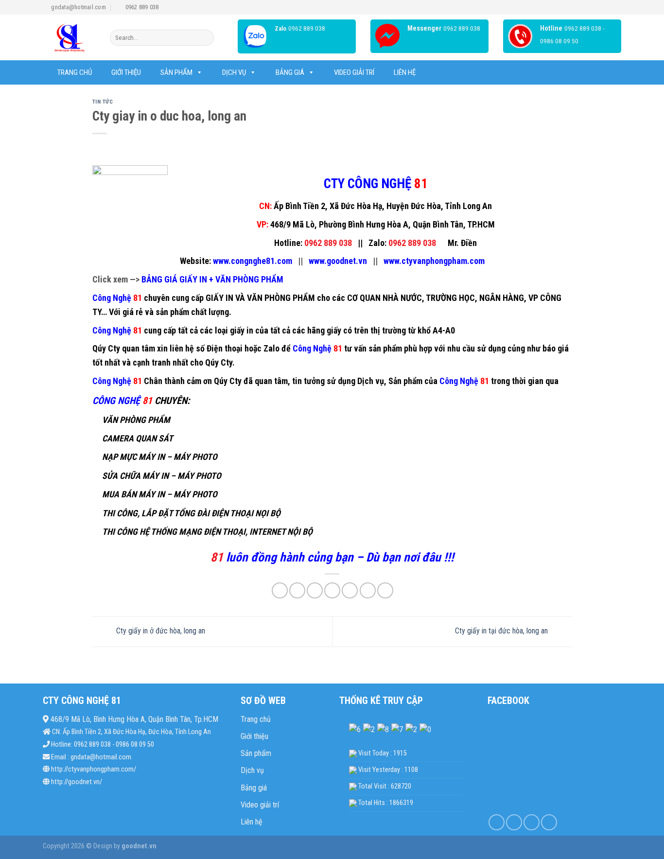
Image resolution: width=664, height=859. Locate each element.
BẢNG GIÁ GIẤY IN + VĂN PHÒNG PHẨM (212, 279)
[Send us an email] (549, 822)
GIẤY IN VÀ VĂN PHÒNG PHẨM (260, 298)
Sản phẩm (176, 72)
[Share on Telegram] (385, 590)
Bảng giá (254, 787)
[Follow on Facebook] (497, 822)
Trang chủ (74, 72)
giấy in (241, 330)
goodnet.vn (138, 846)
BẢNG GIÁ (290, 72)
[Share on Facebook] (280, 590)
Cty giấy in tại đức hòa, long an (502, 631)
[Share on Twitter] (297, 590)
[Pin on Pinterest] (332, 590)
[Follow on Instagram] (514, 822)
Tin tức (102, 102)
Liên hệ (405, 72)
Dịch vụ (234, 72)
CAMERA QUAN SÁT (137, 438)
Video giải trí (354, 72)
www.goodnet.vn (338, 261)
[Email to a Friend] (315, 590)
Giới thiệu (126, 72)
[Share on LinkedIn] (350, 590)
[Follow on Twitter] (532, 822)
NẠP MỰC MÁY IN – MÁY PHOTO (159, 457)
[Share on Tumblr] (368, 590)
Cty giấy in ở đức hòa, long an (159, 631)
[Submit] (205, 38)
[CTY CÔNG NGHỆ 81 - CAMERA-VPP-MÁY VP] (69, 37)
